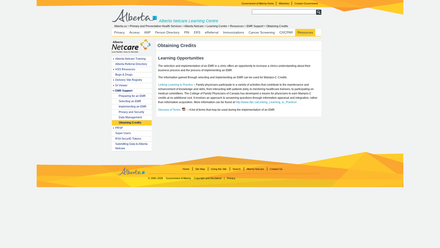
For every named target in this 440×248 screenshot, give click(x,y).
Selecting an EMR (130, 101)
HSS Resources (125, 69)
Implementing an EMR (132, 106)
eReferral (211, 32)
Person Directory (167, 32)
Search (237, 169)
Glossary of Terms (169, 109)
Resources (237, 26)
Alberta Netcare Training (130, 58)
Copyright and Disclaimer (208, 178)
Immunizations (233, 32)
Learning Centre (217, 26)
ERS (197, 32)
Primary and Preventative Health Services (156, 26)
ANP (147, 32)
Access (134, 32)
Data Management (130, 117)
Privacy (119, 32)
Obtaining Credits (130, 122)
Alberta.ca (120, 26)
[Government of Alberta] (131, 174)
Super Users (123, 133)
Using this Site (219, 169)
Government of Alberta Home (258, 3)
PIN (186, 32)
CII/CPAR (286, 32)
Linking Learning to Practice (175, 84)
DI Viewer (121, 85)
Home (186, 169)
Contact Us (276, 169)
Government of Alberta (178, 178)
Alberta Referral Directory (131, 64)
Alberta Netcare (194, 26)
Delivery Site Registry (128, 80)
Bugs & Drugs (123, 74)
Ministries (284, 3)
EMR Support (255, 26)
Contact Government (306, 3)
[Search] (318, 12)
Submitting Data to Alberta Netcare (131, 146)
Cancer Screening (262, 32)
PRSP (119, 128)
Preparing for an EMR (132, 96)
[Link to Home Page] (134, 21)
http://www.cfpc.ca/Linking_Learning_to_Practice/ (266, 102)
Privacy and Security (131, 112)
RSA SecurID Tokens (128, 138)
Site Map (200, 169)
